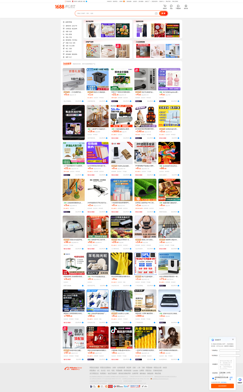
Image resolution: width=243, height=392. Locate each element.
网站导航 (158, 373)
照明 (67, 51)
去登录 (231, 378)
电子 (70, 51)
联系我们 (103, 373)
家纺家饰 (74, 54)
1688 (114, 367)
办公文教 (72, 45)
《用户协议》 (223, 382)
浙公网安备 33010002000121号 (160, 378)
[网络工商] (100, 386)
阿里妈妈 (149, 367)
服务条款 (143, 373)
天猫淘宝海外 (157, 370)
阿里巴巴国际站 (105, 367)
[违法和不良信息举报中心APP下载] (135, 386)
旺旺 (113, 370)
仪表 (74, 43)
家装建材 (68, 54)
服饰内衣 (68, 26)
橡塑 (67, 57)
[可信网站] (109, 386)
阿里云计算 (157, 367)
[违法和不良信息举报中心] (121, 386)
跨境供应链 (127, 370)
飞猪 (143, 367)
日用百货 (68, 28)
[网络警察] (93, 386)
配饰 (70, 34)
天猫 (134, 367)
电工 (67, 48)
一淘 (138, 367)
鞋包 (67, 34)
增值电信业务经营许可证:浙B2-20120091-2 (165, 376)
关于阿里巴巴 (94, 373)
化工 (70, 57)
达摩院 (141, 370)
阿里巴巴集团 (94, 367)
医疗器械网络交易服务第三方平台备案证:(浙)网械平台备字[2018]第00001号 (109, 376)
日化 (70, 37)
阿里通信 (93, 370)
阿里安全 (149, 370)
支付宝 (103, 370)
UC (98, 370)
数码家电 (68, 40)
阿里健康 (119, 370)
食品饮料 (74, 28)
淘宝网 (128, 367)
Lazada (135, 370)
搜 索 (163, 13)
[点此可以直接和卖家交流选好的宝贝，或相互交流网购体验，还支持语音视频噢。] (83, 101)
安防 (70, 48)
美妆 (67, 37)
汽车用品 (74, 40)
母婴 (67, 31)
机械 (67, 43)
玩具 (70, 31)
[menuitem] (72, 25)
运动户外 (74, 26)
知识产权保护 (112, 373)
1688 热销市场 (65, 7)
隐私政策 (150, 373)
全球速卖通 (121, 367)
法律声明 (135, 373)
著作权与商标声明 (124, 373)
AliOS (165, 367)
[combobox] (221, 375)
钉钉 (108, 370)
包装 (67, 45)
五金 (70, 43)
